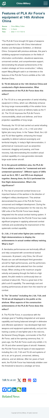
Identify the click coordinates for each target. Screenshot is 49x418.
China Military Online (17, 26)
